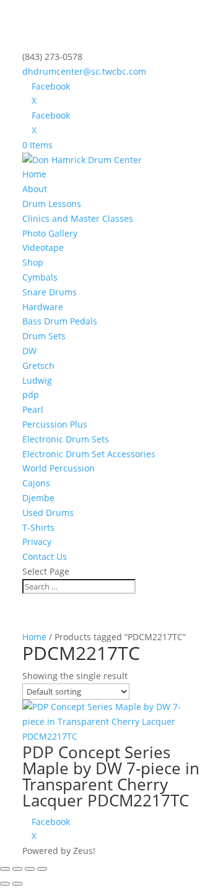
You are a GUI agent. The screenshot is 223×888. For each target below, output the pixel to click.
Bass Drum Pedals (59, 321)
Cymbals (40, 277)
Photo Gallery (49, 233)
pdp (30, 394)
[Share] (30, 869)
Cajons (36, 483)
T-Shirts (38, 527)
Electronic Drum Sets (65, 439)
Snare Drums (49, 292)
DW (29, 351)
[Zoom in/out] (5, 869)
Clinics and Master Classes (77, 218)
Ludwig (37, 380)
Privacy (36, 542)
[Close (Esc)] (42, 869)
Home (34, 174)
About (34, 189)
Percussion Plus (54, 424)
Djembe (38, 498)
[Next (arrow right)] (17, 884)
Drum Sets (44, 336)
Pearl (32, 409)
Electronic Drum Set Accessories (88, 454)
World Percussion (58, 468)
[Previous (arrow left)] (5, 884)
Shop (32, 262)
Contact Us (44, 556)
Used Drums (48, 512)
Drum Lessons (51, 203)
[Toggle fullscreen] (17, 869)
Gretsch (38, 365)
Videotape (43, 247)
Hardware (42, 307)
